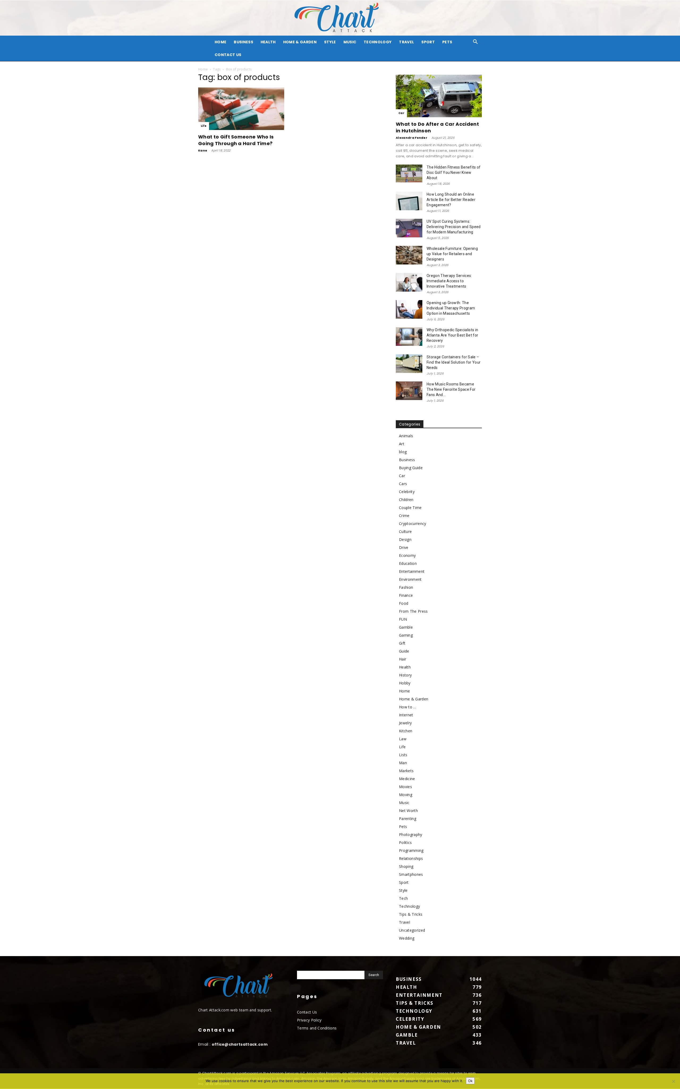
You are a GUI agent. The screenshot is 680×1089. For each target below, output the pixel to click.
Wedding (406, 938)
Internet (406, 714)
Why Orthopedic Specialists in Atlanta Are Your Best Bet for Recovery (452, 335)
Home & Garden (300, 42)
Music (349, 42)
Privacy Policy (309, 1020)
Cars (403, 483)
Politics (405, 842)
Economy (407, 555)
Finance (406, 595)
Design (405, 539)
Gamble (406, 627)
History (405, 675)
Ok (470, 1081)
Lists (403, 754)
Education (408, 563)
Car (401, 113)
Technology (378, 42)
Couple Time (410, 507)
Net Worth (408, 810)
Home (203, 69)
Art (401, 443)
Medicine (407, 778)
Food (403, 603)
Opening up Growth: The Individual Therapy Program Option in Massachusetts (451, 308)
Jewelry (405, 722)
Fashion (406, 587)
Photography (410, 834)
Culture (405, 531)
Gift (402, 643)
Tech (403, 898)
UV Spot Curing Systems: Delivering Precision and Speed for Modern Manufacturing (454, 226)
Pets (447, 42)
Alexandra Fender (411, 138)
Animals (406, 435)
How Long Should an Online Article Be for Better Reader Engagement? (451, 199)
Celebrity (407, 491)
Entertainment (411, 571)
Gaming (406, 635)
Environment (410, 579)
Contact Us (228, 54)
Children (406, 499)
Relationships (411, 858)
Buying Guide (411, 467)
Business (243, 42)
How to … (407, 706)
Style (330, 42)
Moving (405, 794)
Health (268, 42)
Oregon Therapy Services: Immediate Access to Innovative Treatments (449, 281)
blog (403, 451)
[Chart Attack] (340, 18)
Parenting (407, 818)
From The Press (413, 611)
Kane (202, 150)
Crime (404, 515)
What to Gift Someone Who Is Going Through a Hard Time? (236, 140)
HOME (220, 42)
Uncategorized (412, 930)
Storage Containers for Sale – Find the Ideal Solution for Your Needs (454, 362)
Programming (411, 850)
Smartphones (411, 874)
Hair (402, 659)
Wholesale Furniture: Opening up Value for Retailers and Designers (452, 253)
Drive (404, 547)
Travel (406, 42)
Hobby (405, 683)
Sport (428, 42)
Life (203, 126)
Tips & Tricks (410, 914)
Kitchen (405, 730)
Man (403, 762)
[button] (475, 42)
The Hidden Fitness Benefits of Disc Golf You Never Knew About (454, 172)
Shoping (406, 866)
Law (402, 738)
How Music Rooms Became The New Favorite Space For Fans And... (451, 389)
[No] (673, 1081)
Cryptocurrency (412, 523)
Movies (405, 786)
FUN (403, 619)
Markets (406, 770)
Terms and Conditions (317, 1028)
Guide (404, 651)
